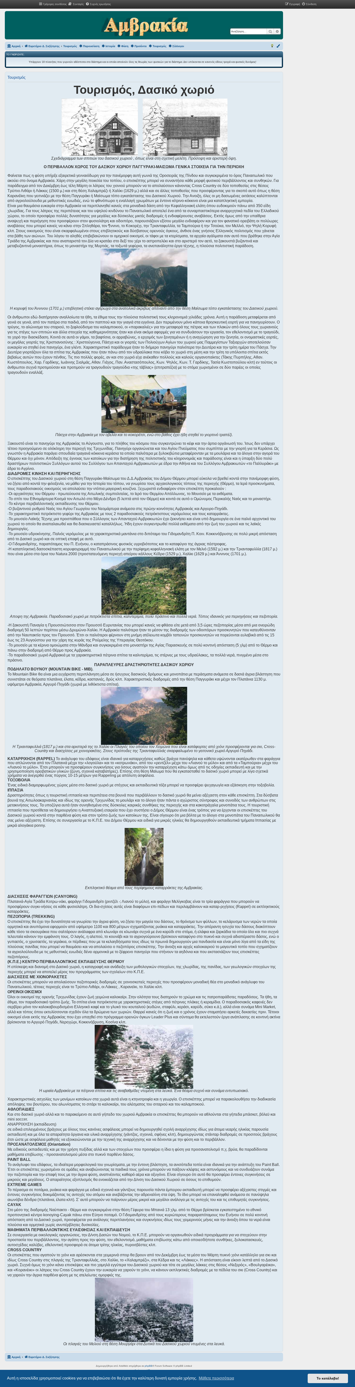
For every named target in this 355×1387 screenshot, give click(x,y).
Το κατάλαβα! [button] (328, 1378)
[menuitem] (76, 4)
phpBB (148, 1366)
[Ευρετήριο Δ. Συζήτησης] (144, 27)
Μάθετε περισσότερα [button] (216, 1378)
